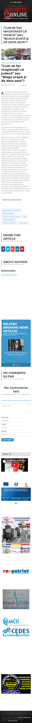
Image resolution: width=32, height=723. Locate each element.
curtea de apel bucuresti (11, 216)
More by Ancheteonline (9, 275)
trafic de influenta (9, 223)
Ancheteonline (8, 84)
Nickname (5, 417)
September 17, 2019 (8, 86)
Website (4, 431)
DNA (24, 216)
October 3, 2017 (16, 356)
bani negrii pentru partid (11, 210)
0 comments (22, 86)
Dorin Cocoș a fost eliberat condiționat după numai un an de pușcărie (16, 354)
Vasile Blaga (23, 223)
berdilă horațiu (8, 213)
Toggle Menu (17, 2)
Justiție (18, 63)
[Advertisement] (16, 300)
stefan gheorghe (8, 220)
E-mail (3, 424)
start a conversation (23, 394)
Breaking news (7, 63)
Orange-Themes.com (24, 717)
